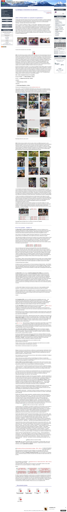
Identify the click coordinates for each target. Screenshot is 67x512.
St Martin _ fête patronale (59, 27)
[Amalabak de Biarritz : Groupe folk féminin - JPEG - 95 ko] (32, 470)
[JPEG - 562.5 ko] (32, 109)
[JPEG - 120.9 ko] (29, 244)
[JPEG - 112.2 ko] (24, 215)
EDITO (3, 9)
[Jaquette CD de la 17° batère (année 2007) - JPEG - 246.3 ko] (40, 461)
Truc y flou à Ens (61, 53)
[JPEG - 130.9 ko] (21, 176)
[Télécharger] (20, 492)
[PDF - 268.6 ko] (33, 54)
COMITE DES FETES (14, 6)
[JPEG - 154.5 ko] (41, 216)
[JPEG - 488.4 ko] (22, 100)
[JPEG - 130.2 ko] (33, 156)
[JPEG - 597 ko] (45, 100)
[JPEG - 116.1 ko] (32, 187)
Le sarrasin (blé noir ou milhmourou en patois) (59, 31)
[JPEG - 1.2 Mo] (43, 136)
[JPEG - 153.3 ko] (21, 166)
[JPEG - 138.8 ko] (33, 216)
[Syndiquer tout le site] (3, 46)
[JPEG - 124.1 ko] (22, 216)
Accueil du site (5, 6)
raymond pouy (49, 12)
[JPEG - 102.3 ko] (33, 219)
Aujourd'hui (60, 48)
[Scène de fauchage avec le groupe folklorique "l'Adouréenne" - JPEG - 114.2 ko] (45, 470)
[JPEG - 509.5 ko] (45, 108)
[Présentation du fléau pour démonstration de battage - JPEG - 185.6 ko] (29, 448)
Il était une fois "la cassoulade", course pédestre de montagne (60, 25)
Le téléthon (57, 32)
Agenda (7, 19)
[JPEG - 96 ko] (33, 174)
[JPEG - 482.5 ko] (33, 134)
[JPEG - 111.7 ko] (22, 219)
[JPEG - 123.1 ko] (48, 305)
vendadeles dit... (52, 507)
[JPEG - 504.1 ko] (33, 100)
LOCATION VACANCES (6, 16)
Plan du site (26, 510)
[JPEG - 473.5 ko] (22, 108)
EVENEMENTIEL (5, 11)
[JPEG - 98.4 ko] (43, 215)
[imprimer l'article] (50, 9)
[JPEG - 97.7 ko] (45, 174)
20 (63, 45)
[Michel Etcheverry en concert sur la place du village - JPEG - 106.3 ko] (21, 473)
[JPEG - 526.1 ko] (45, 116)
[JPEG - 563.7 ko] (22, 134)
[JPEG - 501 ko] (32, 119)
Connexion (7, 26)
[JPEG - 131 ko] (22, 218)
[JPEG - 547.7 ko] (45, 126)
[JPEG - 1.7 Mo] (21, 118)
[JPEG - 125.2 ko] (22, 156)
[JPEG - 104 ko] (33, 209)
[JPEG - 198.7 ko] (32, 166)
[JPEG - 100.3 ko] (33, 218)
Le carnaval (57, 34)
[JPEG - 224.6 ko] (45, 42)
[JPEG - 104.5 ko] (41, 218)
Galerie (7, 21)
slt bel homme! (51, 509)
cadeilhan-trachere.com (36, 87)
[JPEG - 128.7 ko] (45, 156)
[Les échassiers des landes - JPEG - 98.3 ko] (21, 469)
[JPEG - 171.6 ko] (43, 187)
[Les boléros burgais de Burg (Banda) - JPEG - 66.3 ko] (45, 472)
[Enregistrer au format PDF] (48, 9)
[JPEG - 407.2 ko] (19, 323)
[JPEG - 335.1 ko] (33, 45)
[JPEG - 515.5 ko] (22, 126)
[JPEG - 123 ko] (20, 178)
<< (55, 40)
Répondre (63, 510)
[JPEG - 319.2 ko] (22, 44)
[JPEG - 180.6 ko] (43, 166)
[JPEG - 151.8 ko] (41, 219)
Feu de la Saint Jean (58, 26)
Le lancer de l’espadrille (59, 28)
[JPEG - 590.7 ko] (33, 108)
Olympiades (57, 35)
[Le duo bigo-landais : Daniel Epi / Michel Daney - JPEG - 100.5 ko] (32, 473)
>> (64, 40)
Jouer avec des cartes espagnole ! (58, 23)
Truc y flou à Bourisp (62, 51)
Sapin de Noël (57, 33)
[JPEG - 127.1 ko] (37, 244)
